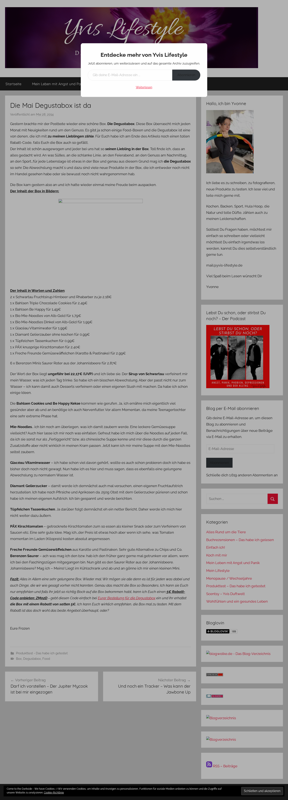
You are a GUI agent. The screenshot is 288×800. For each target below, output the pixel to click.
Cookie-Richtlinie (54, 792)
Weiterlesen (144, 87)
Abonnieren (186, 75)
